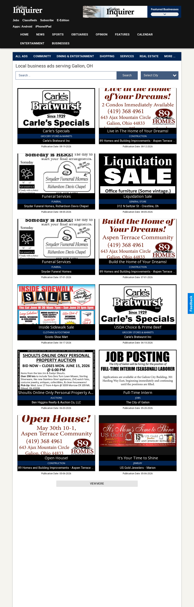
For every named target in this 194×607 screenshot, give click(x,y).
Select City (151, 75)
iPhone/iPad (43, 26)
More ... (169, 56)
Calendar (145, 34)
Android (26, 26)
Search (127, 75)
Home (24, 34)
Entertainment (32, 43)
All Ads (22, 56)
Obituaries (79, 34)
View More (97, 483)
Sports (58, 34)
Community (42, 56)
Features (122, 34)
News (40, 34)
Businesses (61, 43)
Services (127, 56)
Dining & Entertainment (75, 56)
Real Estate (149, 56)
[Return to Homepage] (28, 10)
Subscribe (47, 20)
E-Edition (63, 20)
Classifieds (29, 20)
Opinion (101, 34)
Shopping (107, 56)
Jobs (16, 20)
